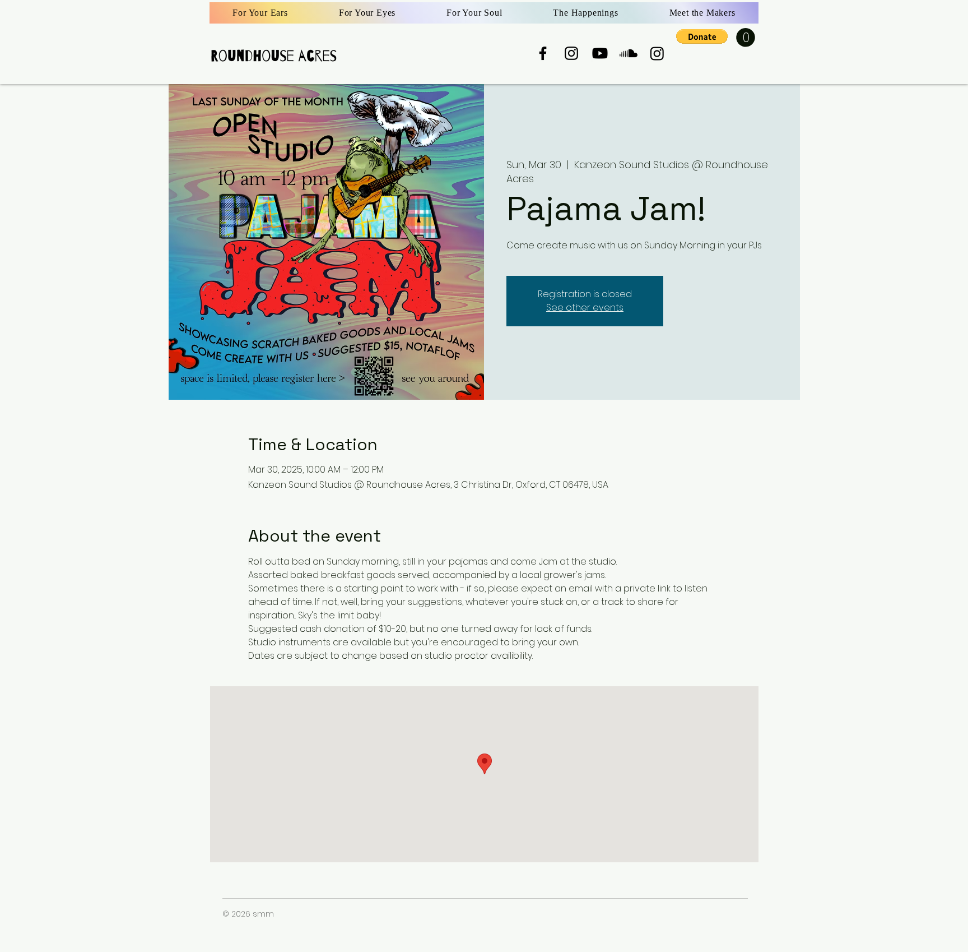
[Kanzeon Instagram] (657, 53)
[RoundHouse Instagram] (571, 53)
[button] (702, 36)
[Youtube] (600, 53)
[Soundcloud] (628, 53)
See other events (584, 307)
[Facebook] (543, 53)
